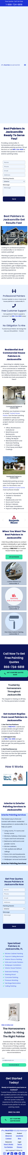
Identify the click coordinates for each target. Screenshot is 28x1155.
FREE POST (12, 727)
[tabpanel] (14, 839)
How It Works (8, 1144)
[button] (24, 64)
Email (3, 1058)
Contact (8, 1138)
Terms (19, 1144)
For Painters (8, 1147)
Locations (19, 1136)
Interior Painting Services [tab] (13, 815)
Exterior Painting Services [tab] (13, 863)
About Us (8, 1136)
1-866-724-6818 (14, 4)
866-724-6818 (14, 667)
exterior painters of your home (14, 488)
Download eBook (14, 1065)
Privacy (19, 1147)
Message (6, 185)
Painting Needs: (8, 178)
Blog (19, 1138)
